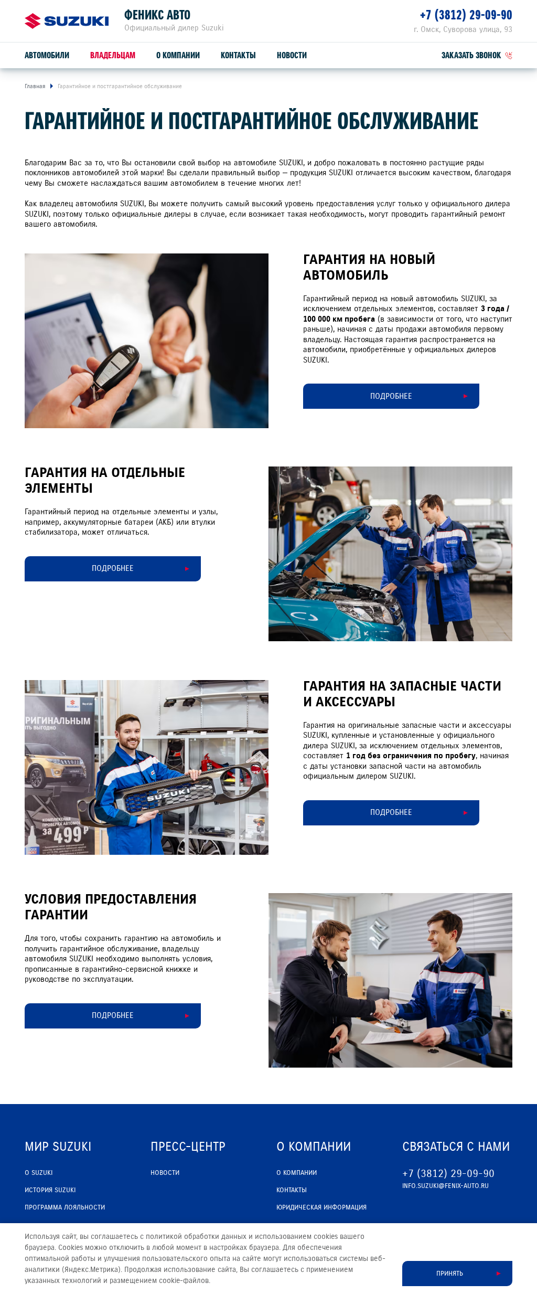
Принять (449, 1273)
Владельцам (112, 55)
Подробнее (113, 568)
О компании (178, 55)
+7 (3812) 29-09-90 (466, 15)
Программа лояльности (65, 1207)
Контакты (238, 55)
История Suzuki (50, 1190)
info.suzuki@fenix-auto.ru (445, 1186)
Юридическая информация (321, 1207)
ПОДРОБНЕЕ (391, 396)
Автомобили (47, 55)
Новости (292, 55)
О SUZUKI (38, 1173)
